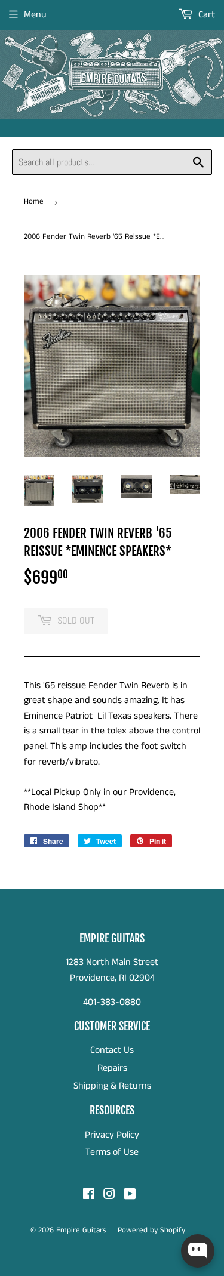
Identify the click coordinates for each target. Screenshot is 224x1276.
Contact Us (112, 1050)
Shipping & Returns (112, 1086)
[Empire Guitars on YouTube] (130, 1196)
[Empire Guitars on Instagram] (109, 1196)
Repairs (112, 1068)
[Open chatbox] (197, 1251)
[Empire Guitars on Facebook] (88, 1196)
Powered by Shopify (151, 1230)
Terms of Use (112, 1152)
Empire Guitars (81, 1230)
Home (34, 201)
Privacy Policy (112, 1135)
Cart (205, 14)
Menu (35, 14)
